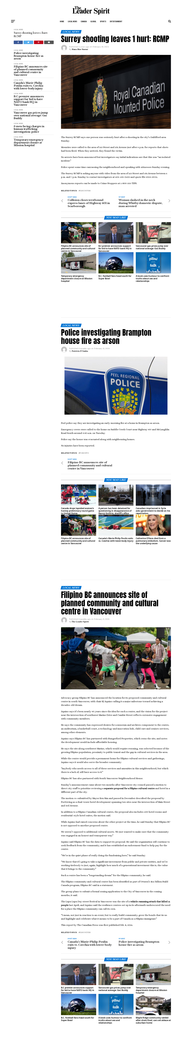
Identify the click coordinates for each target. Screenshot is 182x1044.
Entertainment (116, 21)
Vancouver (85, 191)
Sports (103, 21)
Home (62, 21)
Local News (72, 21)
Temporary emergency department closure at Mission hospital (28, 143)
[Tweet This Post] (28, 42)
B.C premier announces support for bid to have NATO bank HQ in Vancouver (29, 100)
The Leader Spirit (80, 575)
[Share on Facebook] (18, 42)
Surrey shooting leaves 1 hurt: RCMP (31, 34)
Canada (84, 21)
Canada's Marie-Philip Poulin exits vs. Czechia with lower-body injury (28, 86)
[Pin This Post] (38, 42)
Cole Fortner (78, 1023)
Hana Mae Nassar (80, 49)
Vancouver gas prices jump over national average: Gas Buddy (31, 115)
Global (93, 21)
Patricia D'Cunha (80, 328)
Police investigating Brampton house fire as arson (28, 56)
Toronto (84, 430)
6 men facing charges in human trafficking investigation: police (29, 129)
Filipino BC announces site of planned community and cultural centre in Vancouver (31, 70)
